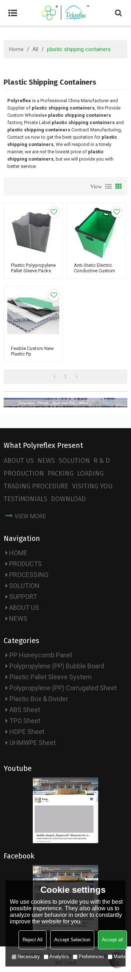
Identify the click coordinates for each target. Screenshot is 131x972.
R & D (102, 461)
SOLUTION (74, 461)
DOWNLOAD (68, 499)
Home (16, 49)
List (108, 186)
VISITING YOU (92, 486)
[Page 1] (54, 376)
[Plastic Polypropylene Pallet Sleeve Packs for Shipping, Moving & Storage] (33, 233)
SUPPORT (23, 596)
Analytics (59, 956)
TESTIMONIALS (25, 499)
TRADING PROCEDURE (36, 486)
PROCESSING (28, 575)
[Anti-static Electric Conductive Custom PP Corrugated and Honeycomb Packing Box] (96, 233)
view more (30, 516)
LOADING (90, 473)
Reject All (33, 939)
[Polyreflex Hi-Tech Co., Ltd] (65, 13)
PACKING (61, 473)
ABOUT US (19, 461)
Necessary (28, 956)
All (35, 49)
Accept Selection (72, 939)
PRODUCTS (25, 564)
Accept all (112, 939)
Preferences (91, 956)
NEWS (46, 461)
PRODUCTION (24, 473)
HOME (18, 553)
